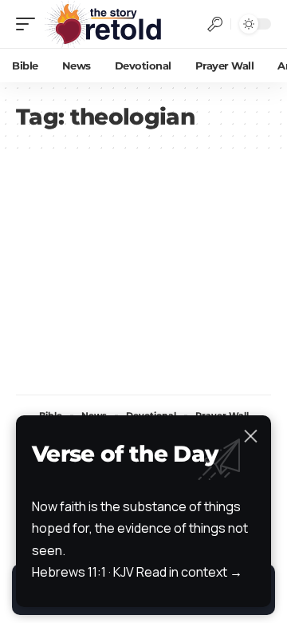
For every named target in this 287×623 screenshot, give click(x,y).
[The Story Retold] (107, 24)
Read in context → (189, 572)
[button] (29, 24)
